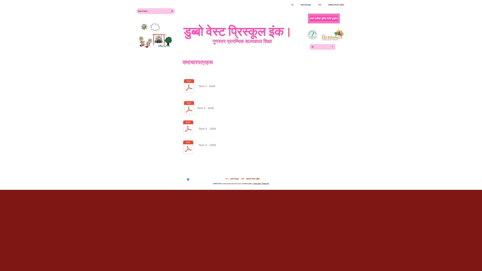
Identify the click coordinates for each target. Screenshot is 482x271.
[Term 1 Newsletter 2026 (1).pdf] (189, 86)
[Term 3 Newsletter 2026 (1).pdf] (188, 127)
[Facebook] (188, 179)
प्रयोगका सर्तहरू (257, 183)
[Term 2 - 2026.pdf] (189, 108)
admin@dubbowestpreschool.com (258, 168)
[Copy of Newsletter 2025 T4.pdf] (188, 147)
